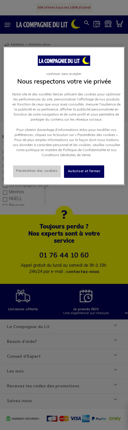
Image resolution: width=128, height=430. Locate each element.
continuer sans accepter (64, 74)
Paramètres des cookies (37, 171)
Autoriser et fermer (84, 171)
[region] (64, 116)
